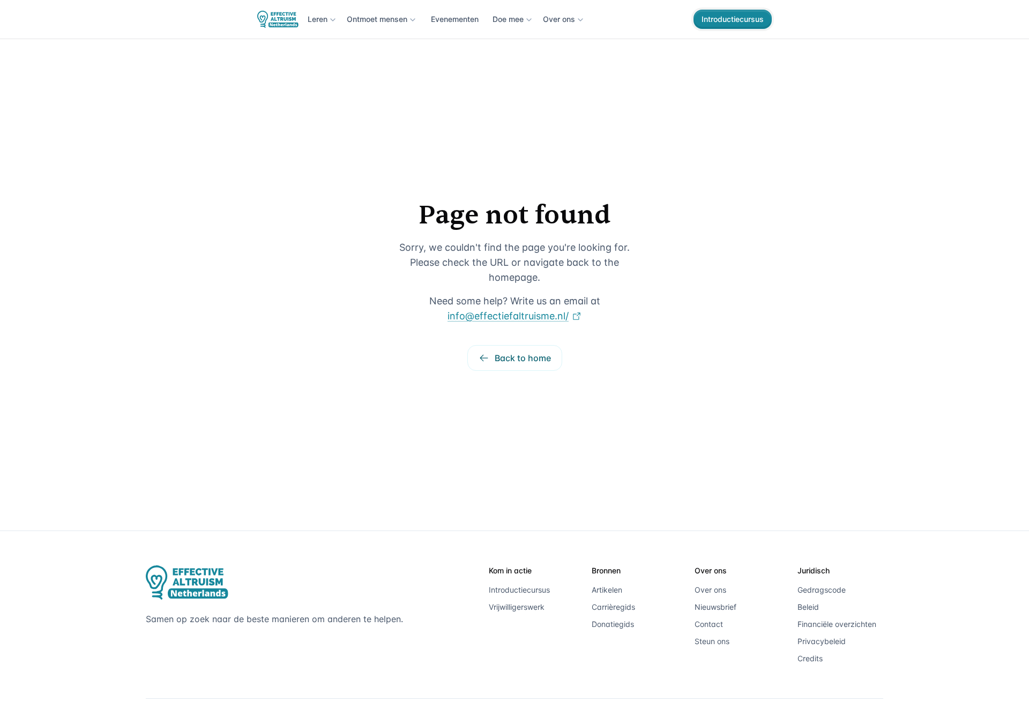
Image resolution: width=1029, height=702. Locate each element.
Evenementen (455, 19)
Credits (810, 658)
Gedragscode (821, 589)
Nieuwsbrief (715, 606)
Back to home (523, 358)
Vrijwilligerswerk (517, 606)
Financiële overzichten (836, 624)
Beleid (808, 606)
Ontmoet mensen (377, 19)
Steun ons (712, 641)
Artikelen (607, 589)
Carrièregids (613, 606)
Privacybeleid (821, 641)
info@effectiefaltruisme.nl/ (508, 316)
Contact (709, 624)
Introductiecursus (733, 19)
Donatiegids (613, 624)
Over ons (559, 19)
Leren (317, 19)
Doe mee (508, 19)
